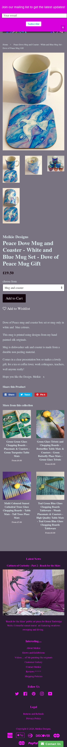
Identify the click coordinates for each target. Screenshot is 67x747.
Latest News (33, 559)
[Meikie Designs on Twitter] (17, 694)
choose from (10, 281)
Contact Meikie (33, 666)
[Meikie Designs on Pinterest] (34, 694)
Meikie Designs (43, 728)
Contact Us (52, 743)
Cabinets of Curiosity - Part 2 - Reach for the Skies (33, 565)
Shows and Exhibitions (33, 652)
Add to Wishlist (18, 308)
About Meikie (33, 648)
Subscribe (33, 23)
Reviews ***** (33, 671)
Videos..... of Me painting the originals (33, 657)
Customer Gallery (33, 662)
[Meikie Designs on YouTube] (50, 694)
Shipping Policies (33, 676)
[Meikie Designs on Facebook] (25, 694)
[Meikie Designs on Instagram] (42, 694)
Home (5, 44)
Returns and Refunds (33, 713)
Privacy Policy (33, 718)
